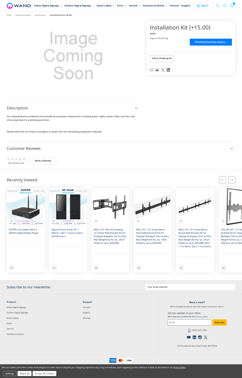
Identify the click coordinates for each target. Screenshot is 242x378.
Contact (86, 307)
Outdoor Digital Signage (17, 313)
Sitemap (87, 318)
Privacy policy (202, 317)
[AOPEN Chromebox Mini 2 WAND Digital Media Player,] (26, 207)
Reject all (24, 373)
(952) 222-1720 (199, 330)
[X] (164, 70)
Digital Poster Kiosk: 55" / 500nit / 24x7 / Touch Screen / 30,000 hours (67, 233)
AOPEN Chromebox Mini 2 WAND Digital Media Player (23, 231)
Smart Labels (13, 318)
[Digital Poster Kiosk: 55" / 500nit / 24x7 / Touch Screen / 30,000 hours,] (68, 207)
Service (10, 329)
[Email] (152, 70)
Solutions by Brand (15, 334)
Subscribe (219, 322)
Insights (86, 313)
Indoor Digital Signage (16, 307)
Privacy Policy (179, 367)
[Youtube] (190, 337)
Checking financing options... (211, 42)
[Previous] (222, 179)
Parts (9, 323)
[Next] (231, 179)
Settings (9, 373)
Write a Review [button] (43, 160)
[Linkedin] (169, 70)
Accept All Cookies (44, 373)
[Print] (158, 70)
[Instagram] (201, 337)
